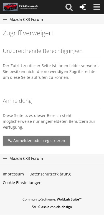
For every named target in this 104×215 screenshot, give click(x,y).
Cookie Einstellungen (22, 182)
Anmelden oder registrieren (38, 140)
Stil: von (52, 206)
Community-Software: (52, 199)
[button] (69, 7)
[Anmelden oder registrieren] (82, 7)
